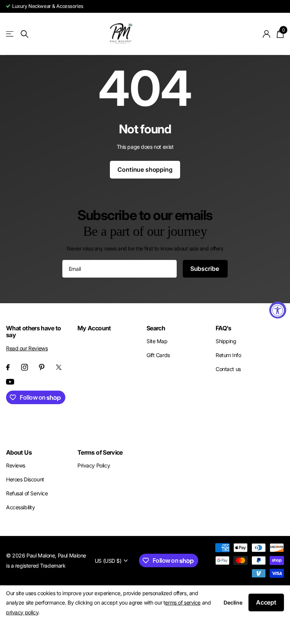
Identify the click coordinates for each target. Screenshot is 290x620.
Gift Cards (158, 355)
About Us (19, 452)
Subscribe (205, 268)
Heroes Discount (25, 479)
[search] (24, 34)
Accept (266, 602)
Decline (233, 602)
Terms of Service (100, 452)
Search (156, 328)
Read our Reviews (27, 348)
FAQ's (223, 328)
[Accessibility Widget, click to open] (277, 310)
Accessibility (20, 507)
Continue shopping (144, 169)
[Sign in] (267, 34)
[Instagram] (24, 367)
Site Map (157, 341)
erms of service (183, 602)
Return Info (228, 355)
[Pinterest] (42, 367)
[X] (59, 367)
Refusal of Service (27, 493)
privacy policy (22, 612)
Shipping (226, 341)
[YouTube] (10, 382)
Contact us (228, 369)
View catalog (10, 34)
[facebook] (8, 367)
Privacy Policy (93, 465)
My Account (94, 328)
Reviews (15, 465)
